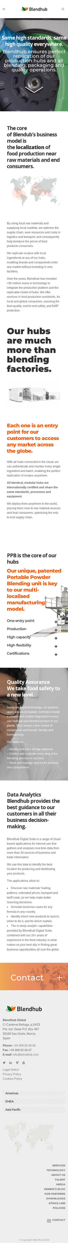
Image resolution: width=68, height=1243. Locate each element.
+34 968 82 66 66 (24, 1045)
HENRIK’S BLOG (54, 1189)
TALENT (60, 1179)
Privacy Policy (12, 1074)
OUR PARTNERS (54, 1193)
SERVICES (58, 1165)
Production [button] (16, 629)
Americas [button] (11, 1093)
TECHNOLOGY (55, 1170)
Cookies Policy (12, 1078)
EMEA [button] (9, 1101)
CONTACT (58, 1220)
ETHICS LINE (57, 1203)
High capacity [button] (19, 637)
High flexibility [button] (19, 645)
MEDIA (60, 1184)
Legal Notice (11, 1069)
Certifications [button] (18, 653)
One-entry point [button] (20, 621)
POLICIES (59, 1208)
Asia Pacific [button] (12, 1109)
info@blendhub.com (26, 1054)
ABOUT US (58, 1175)
